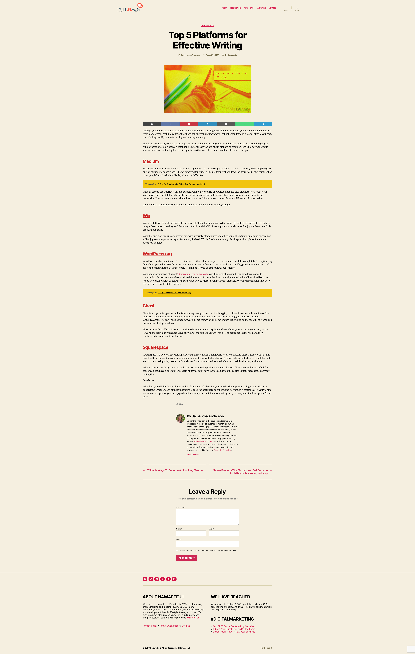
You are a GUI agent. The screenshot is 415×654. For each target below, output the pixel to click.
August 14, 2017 (212, 55)
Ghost (149, 305)
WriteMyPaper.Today (203, 441)
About (224, 8)
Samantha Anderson (191, 55)
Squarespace (155, 347)
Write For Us (249, 8)
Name (179, 529)
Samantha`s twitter (222, 450)
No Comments (231, 55)
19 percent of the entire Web (192, 274)
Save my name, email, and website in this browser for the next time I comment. (207, 551)
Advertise (261, 8)
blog (181, 404)
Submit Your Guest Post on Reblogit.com (233, 629)
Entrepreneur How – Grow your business (233, 631)
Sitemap (186, 625)
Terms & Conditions (169, 625)
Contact (272, 8)
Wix (146, 215)
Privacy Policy (150, 625)
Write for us (193, 617)
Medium (151, 161)
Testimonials (235, 8)
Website (179, 540)
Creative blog (207, 25)
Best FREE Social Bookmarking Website (233, 626)
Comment (180, 508)
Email (211, 529)
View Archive (193, 454)
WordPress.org (157, 253)
